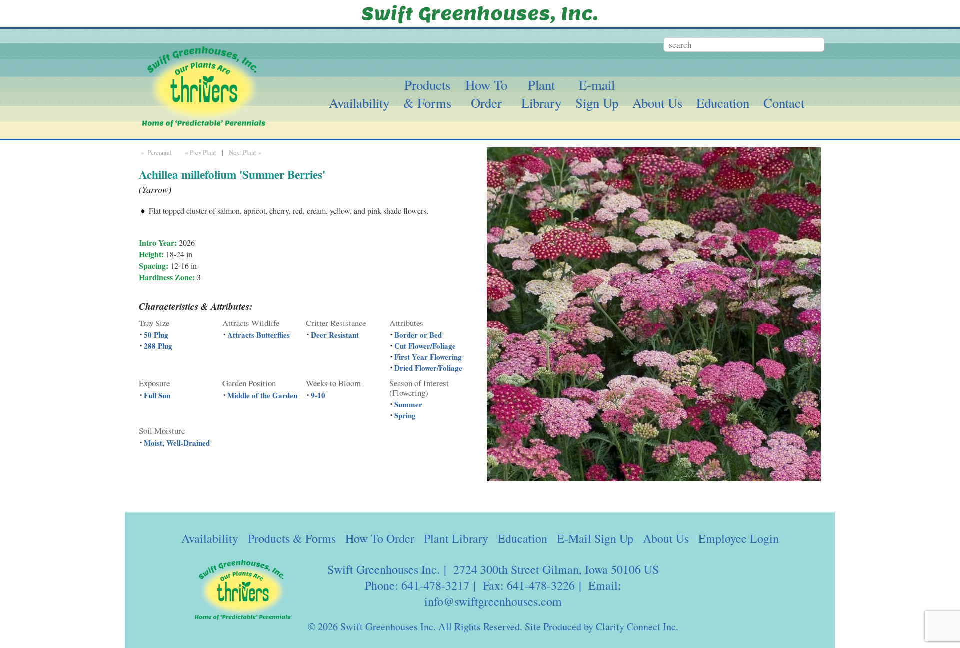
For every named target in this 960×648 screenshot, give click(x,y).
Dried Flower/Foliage (428, 367)
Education (723, 103)
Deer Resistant (335, 334)
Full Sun (157, 395)
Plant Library (456, 538)
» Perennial (155, 152)
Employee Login (738, 538)
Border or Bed (418, 334)
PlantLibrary (542, 94)
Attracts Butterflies (259, 334)
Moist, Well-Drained (177, 442)
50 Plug (156, 334)
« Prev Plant (199, 152)
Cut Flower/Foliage (425, 345)
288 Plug (158, 345)
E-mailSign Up (597, 94)
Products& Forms (428, 94)
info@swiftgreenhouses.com (493, 601)
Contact (784, 103)
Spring (405, 415)
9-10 (318, 395)
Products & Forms (292, 538)
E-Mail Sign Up (595, 538)
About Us (657, 103)
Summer (408, 404)
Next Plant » (246, 152)
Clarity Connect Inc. (637, 626)
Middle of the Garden (263, 395)
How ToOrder (487, 94)
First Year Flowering (428, 356)
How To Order (380, 538)
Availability (359, 103)
